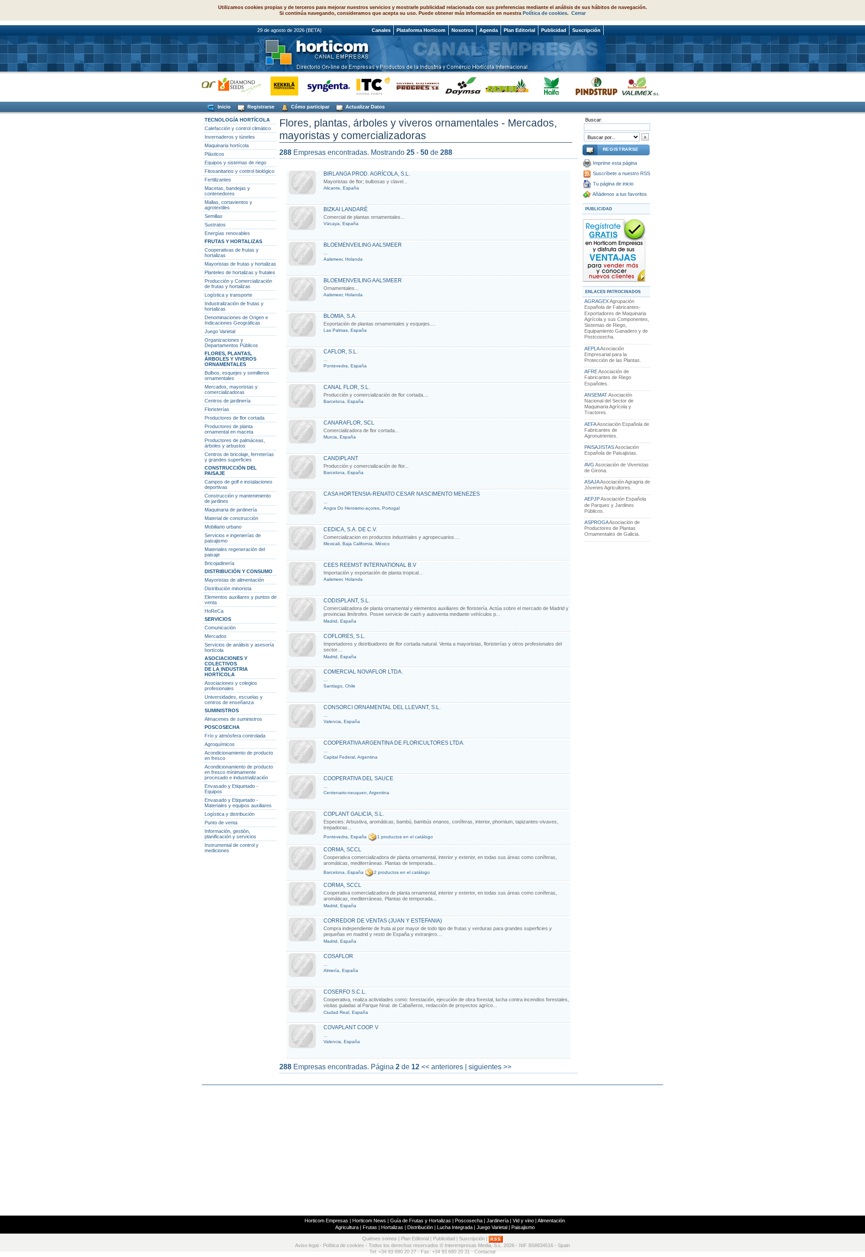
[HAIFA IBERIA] (536, 86)
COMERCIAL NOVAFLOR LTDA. (363, 672)
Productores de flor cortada (234, 418)
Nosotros (462, 30)
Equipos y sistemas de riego (235, 162)
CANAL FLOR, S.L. (346, 387)
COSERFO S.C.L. (344, 992)
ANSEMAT (595, 395)
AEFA (590, 424)
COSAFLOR (338, 956)
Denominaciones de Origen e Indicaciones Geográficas (236, 320)
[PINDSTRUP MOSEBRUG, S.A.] (581, 86)
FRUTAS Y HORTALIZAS (233, 241)
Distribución (420, 1227)
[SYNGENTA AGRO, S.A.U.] (313, 86)
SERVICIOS (218, 619)
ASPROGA (596, 522)
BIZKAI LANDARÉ (345, 209)
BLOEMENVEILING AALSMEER (362, 245)
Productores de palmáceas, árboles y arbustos (235, 443)
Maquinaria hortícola (227, 145)
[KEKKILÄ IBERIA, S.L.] (269, 86)
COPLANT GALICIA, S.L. (353, 814)
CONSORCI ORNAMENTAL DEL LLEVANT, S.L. (382, 707)
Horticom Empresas (326, 1220)
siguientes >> (490, 1067)
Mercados (216, 636)
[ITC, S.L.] (358, 86)
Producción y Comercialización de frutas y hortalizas (238, 283)
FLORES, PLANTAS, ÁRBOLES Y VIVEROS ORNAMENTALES (230, 359)
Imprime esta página (615, 163)
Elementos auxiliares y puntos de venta (241, 599)
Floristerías (217, 409)
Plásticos (214, 154)
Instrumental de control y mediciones (232, 847)
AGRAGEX (596, 301)
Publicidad (553, 30)
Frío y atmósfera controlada (235, 735)
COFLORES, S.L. (344, 636)
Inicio (223, 106)
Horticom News (369, 1220)
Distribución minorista (228, 588)
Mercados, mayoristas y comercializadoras (231, 389)
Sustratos (215, 224)
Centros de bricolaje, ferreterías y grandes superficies (239, 457)
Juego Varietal (220, 331)
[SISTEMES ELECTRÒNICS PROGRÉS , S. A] (403, 86)
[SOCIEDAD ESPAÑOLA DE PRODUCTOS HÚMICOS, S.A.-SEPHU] (492, 86)
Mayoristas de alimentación (234, 580)
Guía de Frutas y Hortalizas (420, 1220)
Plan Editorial (519, 30)
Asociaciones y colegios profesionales (231, 685)
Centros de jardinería (227, 400)
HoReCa (214, 611)
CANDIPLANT (340, 458)
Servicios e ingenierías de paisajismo (233, 538)
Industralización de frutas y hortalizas (234, 306)
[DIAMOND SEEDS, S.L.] (224, 86)
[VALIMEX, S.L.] (626, 86)
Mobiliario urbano (223, 526)
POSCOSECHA (222, 727)
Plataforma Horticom (421, 30)
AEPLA (591, 348)
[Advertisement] (432, 1150)
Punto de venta (221, 822)
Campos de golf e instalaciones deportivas (239, 484)
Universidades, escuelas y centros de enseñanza (234, 699)
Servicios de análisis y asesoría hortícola (239, 647)
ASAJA (591, 481)
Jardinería (498, 1220)
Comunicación (220, 627)
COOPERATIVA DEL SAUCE (358, 778)
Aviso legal (307, 1245)
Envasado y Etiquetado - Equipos (231, 788)
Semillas (214, 216)
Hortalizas (392, 1227)
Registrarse (260, 106)
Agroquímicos (220, 744)
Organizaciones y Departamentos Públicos (231, 342)
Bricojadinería (219, 563)
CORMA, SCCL (342, 849)
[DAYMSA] (447, 86)
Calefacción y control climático (238, 128)
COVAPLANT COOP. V (350, 1027)
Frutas (370, 1227)
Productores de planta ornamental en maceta (229, 429)
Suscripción (586, 30)
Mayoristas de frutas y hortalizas (240, 264)
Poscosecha (469, 1220)
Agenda (488, 30)
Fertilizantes (218, 179)
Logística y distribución (230, 814)
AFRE (590, 371)
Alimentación (551, 1220)
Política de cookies (545, 13)
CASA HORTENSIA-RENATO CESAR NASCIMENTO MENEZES (401, 494)
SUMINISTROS (222, 710)
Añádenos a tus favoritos (619, 194)
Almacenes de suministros (233, 719)
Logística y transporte (228, 295)
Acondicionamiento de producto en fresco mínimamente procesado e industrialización (239, 772)
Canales (381, 30)
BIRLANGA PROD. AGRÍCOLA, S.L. (366, 174)
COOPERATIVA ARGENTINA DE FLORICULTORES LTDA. (393, 743)
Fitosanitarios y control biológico (239, 171)
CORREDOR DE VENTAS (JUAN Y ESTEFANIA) (382, 921)
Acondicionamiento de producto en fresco (239, 755)
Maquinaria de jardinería (231, 509)
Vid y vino (523, 1220)
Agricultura (347, 1227)
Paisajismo (523, 1227)
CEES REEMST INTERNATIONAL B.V (369, 565)
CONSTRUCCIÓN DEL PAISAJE (231, 470)
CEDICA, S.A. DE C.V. (350, 529)
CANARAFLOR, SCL (348, 423)
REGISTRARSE (621, 149)
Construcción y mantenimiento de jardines (238, 498)
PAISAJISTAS (599, 447)
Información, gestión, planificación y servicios (230, 833)
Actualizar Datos (364, 106)
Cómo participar (309, 106)
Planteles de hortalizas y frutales (240, 272)
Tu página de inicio (613, 183)
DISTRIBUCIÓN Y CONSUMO (239, 571)
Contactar (485, 1251)
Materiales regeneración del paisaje (235, 552)
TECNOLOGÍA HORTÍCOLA (237, 119)
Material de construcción (231, 518)
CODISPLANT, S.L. (346, 600)
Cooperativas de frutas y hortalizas (232, 252)
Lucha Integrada (455, 1227)
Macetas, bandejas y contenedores (227, 190)
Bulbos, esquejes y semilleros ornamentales (237, 375)
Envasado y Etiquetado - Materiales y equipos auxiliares (238, 802)
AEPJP (592, 499)
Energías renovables (227, 233)
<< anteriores (442, 1067)
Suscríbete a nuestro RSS (621, 173)
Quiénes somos (379, 1239)
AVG (589, 464)
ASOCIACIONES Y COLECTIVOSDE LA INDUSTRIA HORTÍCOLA (226, 666)
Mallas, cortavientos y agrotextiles (228, 204)
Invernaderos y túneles (230, 137)
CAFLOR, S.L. (340, 351)
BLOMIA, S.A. (339, 316)
